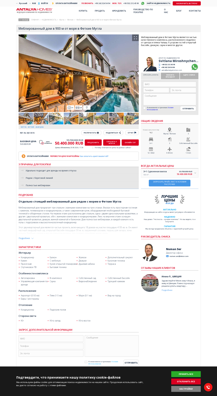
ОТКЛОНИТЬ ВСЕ (186, 381)
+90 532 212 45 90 (168, 64)
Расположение (27, 290)
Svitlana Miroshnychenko (178, 61)
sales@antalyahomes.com (171, 70)
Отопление (25, 305)
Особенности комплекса (33, 273)
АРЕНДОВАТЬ (119, 10)
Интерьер (25, 252)
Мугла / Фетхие (169, 133)
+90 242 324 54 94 (168, 67)
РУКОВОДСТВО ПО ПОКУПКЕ (143, 11)
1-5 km (188, 153)
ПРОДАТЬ (100, 10)
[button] (135, 73)
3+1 (151, 143)
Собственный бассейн (188, 143)
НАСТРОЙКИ (186, 388)
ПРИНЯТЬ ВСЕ (186, 374)
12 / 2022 (151, 153)
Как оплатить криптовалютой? (94, 156)
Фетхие (70, 19)
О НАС (166, 11)
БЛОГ (179, 10)
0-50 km (170, 153)
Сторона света (27, 316)
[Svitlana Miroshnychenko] (149, 71)
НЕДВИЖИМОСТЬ (49, 19)
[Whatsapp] (194, 70)
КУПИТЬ (83, 10)
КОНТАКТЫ (195, 10)
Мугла (61, 19)
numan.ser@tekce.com (179, 256)
